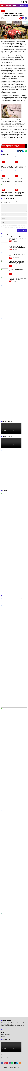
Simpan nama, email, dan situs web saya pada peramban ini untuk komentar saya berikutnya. (14, 226)
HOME (2, 1032)
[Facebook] (18, 151)
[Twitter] (20, 151)
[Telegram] (23, 151)
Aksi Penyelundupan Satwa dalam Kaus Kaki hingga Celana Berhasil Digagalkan (7, 166)
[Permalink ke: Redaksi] (2, 18)
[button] (21, 2)
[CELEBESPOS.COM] (5, 2)
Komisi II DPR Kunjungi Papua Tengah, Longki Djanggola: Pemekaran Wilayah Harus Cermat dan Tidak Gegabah (6, 194)
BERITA (3, 162)
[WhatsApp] (26, 151)
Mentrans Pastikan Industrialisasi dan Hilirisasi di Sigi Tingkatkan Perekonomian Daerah (20, 180)
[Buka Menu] (24, 2)
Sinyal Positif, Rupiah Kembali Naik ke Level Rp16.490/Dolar (20, 194)
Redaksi (3, 1036)
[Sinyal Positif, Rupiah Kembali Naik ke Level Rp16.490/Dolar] (21, 187)
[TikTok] (15, 1063)
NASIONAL (3, 11)
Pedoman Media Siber (6, 1034)
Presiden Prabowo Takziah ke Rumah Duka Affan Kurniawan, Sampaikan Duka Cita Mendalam (20, 166)
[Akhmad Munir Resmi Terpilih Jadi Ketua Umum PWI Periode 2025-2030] (7, 173)
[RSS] (20, 1063)
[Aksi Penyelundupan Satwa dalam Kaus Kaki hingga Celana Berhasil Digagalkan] (7, 160)
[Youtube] (7, 1063)
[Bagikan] (26, 18)
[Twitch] (10, 1063)
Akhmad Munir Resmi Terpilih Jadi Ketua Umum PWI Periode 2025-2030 (6, 180)
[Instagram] (5, 1063)
